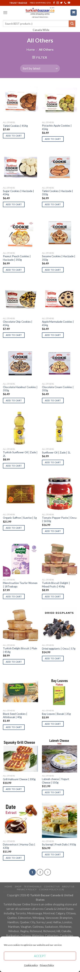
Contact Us (52, 886)
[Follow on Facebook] (54, 3)
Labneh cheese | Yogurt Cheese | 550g (55, 780)
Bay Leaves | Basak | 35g (56, 713)
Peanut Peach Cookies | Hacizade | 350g (17, 258)
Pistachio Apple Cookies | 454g (57, 127)
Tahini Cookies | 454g (15, 125)
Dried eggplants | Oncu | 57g (58, 648)
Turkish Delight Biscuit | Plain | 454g (20, 650)
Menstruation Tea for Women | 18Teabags (20, 584)
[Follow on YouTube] (69, 3)
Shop (18, 886)
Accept (40, 956)
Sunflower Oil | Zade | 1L (56, 452)
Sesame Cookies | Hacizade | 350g (58, 258)
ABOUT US (68, 886)
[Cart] (73, 13)
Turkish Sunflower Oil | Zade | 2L (20, 454)
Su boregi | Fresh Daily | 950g (59, 844)
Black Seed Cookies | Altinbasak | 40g (15, 715)
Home (30, 49)
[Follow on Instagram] (58, 3)
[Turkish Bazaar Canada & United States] (40, 12)
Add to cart (14, 135)
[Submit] (72, 23)
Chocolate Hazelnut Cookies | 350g (20, 389)
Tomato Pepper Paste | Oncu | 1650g (59, 519)
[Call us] (65, 3)
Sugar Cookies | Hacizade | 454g (18, 192)
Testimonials (32, 886)
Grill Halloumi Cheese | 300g (19, 779)
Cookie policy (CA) (51, 889)
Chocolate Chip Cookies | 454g (17, 323)
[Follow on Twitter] (61, 3)
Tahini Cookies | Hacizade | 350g (57, 192)
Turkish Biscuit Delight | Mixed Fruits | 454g (56, 584)
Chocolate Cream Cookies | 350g (58, 389)
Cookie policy (31, 965)
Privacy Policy (47, 965)
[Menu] (5, 12)
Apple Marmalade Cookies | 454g (58, 323)
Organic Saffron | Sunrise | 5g (20, 517)
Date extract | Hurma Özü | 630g (19, 846)
